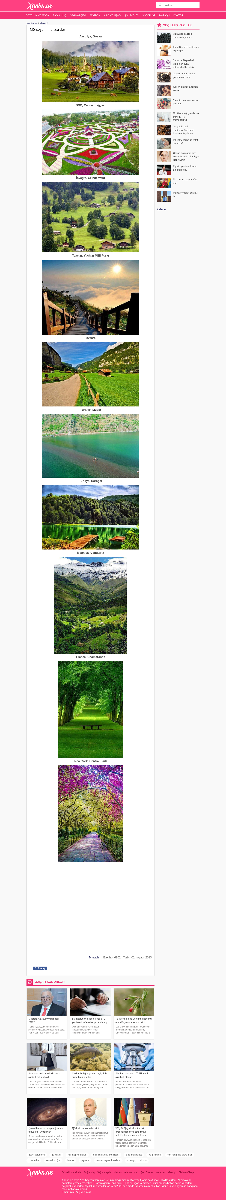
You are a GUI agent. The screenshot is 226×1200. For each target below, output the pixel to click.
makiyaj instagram (77, 1154)
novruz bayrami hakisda (108, 1160)
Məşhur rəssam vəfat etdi (185, 181)
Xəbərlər (148, 15)
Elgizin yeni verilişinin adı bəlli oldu (185, 168)
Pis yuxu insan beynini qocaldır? (185, 141)
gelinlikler (56, 1154)
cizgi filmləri (154, 1154)
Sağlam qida (78, 15)
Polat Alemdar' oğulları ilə (185, 194)
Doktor (178, 15)
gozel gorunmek (37, 1154)
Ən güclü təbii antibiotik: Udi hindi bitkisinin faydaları (183, 130)
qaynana (85, 1160)
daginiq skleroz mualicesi (106, 1154)
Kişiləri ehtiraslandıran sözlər (185, 88)
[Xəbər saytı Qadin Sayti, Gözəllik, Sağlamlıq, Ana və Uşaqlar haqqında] (39, 6)
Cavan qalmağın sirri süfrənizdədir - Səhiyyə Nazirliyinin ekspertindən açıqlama (186, 157)
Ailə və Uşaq (112, 15)
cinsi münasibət (134, 1154)
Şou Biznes (131, 15)
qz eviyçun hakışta (137, 1160)
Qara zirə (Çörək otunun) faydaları (182, 35)
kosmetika (34, 1160)
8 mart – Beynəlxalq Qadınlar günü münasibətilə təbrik (184, 64)
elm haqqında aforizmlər (179, 1154)
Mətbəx (95, 15)
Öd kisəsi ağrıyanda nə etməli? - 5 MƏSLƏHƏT (186, 116)
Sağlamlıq (59, 15)
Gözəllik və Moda (37, 15)
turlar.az (161, 209)
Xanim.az (31, 23)
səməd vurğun (53, 1160)
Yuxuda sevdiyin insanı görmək (185, 102)
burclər (70, 1160)
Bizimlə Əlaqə (186, 1172)
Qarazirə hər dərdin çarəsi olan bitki (184, 75)
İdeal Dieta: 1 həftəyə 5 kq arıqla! (186, 49)
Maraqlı (164, 15)
